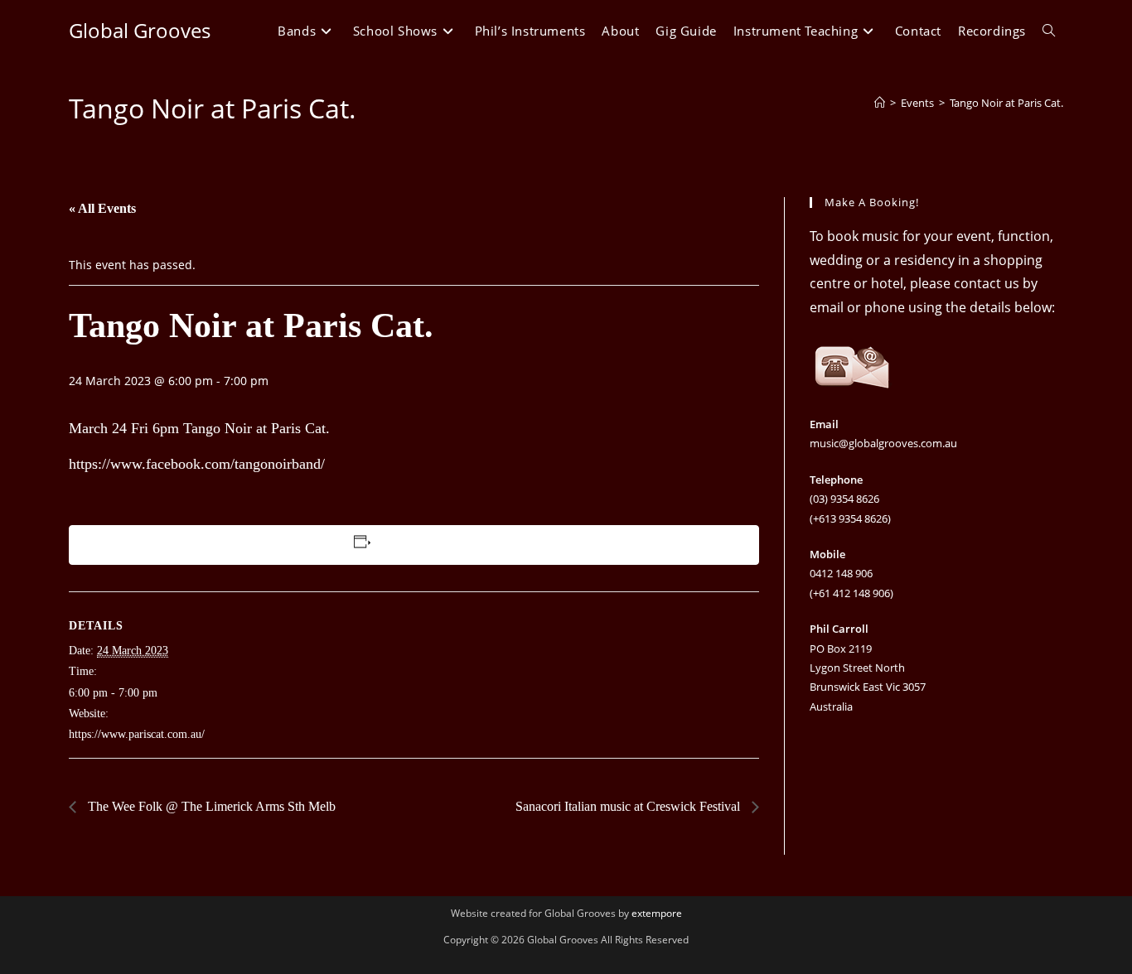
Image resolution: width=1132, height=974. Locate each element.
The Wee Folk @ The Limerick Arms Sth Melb (210, 806)
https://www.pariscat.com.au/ (137, 734)
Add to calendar (415, 544)
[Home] (879, 102)
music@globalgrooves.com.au (883, 443)
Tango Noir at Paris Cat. (1006, 102)
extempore (656, 913)
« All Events (102, 208)
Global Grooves (139, 30)
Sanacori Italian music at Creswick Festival (629, 806)
